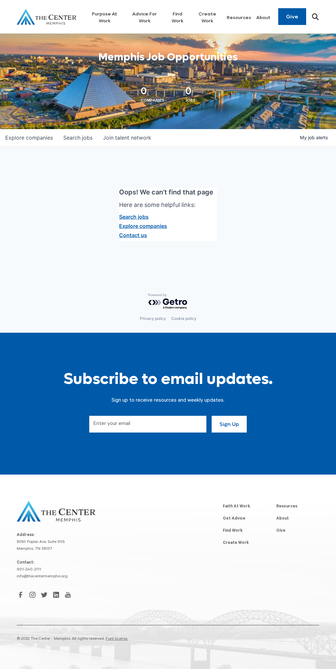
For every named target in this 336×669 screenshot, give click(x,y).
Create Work (207, 17)
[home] (46, 17)
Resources (239, 17)
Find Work (177, 17)
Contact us (133, 235)
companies (29, 137)
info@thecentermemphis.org (42, 576)
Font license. (117, 639)
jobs (78, 137)
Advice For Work (144, 17)
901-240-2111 (29, 570)
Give (292, 16)
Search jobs (134, 216)
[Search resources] (315, 17)
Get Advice (234, 519)
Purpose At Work (104, 17)
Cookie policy (184, 318)
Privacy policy (153, 318)
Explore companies (143, 226)
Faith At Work (236, 506)
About (263, 17)
